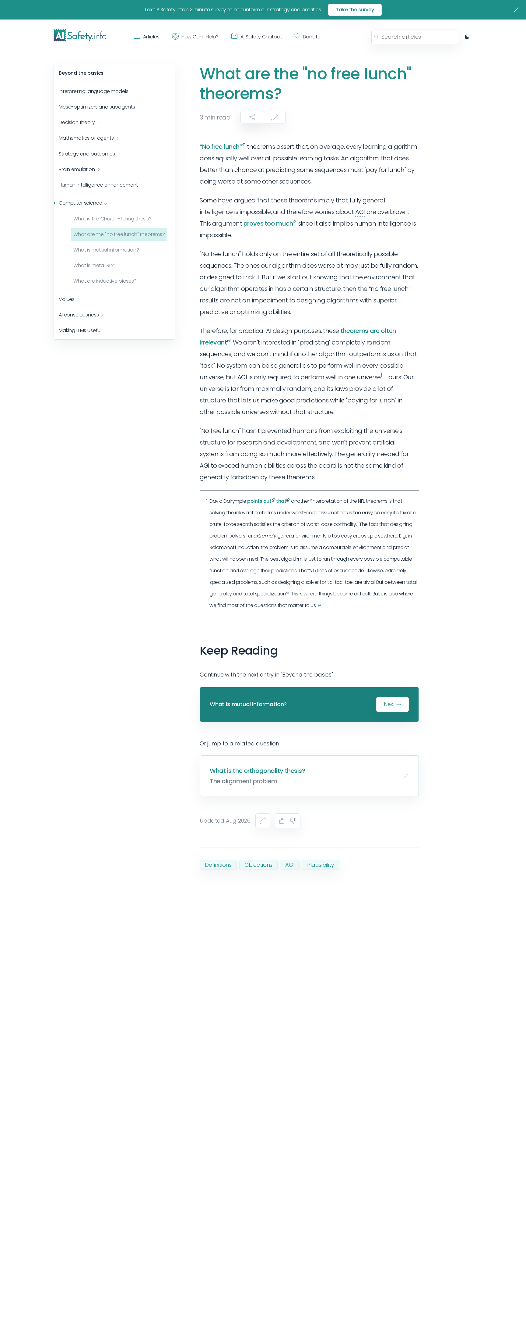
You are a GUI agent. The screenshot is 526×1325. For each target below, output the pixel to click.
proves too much (268, 223)
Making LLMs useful (80, 330)
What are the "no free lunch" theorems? (119, 234)
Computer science (80, 203)
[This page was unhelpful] (293, 821)
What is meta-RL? (93, 265)
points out (259, 501)
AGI (289, 865)
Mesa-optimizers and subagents (97, 107)
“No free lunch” (221, 146)
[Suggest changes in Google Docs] (274, 117)
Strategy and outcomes (87, 153)
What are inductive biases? (105, 281)
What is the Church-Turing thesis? (112, 218)
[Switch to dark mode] (466, 36)
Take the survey (355, 9)
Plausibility (320, 865)
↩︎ (319, 605)
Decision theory (77, 122)
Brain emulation (77, 169)
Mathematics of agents (86, 138)
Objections (258, 865)
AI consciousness (79, 314)
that (281, 501)
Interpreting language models (93, 91)
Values (67, 299)
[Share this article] (251, 117)
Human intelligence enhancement (98, 185)
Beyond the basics (81, 73)
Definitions (218, 865)
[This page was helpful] (282, 821)
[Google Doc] (263, 821)
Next (389, 704)
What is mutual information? (106, 250)
